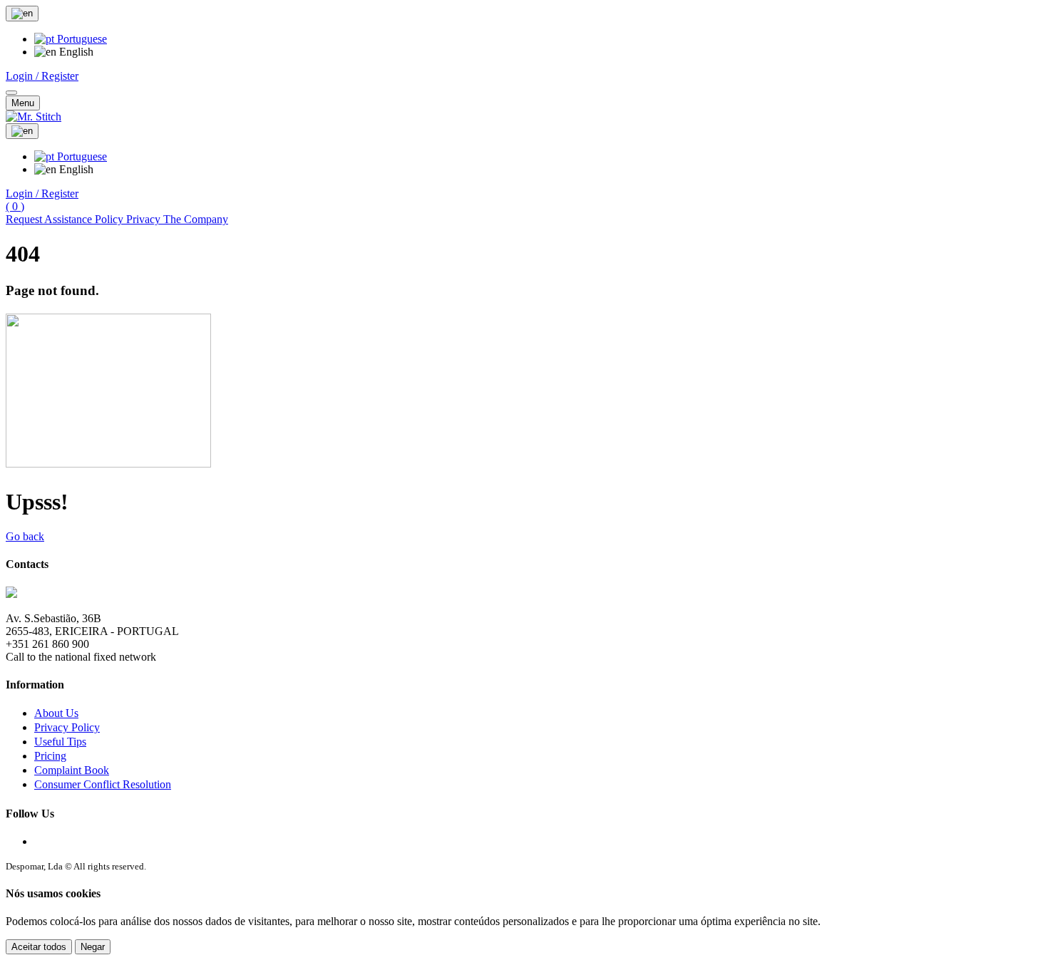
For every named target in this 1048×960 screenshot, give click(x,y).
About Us (56, 713)
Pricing (50, 756)
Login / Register (42, 76)
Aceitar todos (38, 946)
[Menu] (11, 93)
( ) (15, 206)
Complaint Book (71, 770)
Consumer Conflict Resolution (102, 784)
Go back (25, 536)
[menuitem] (70, 39)
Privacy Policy (67, 727)
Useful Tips (60, 742)
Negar (93, 946)
